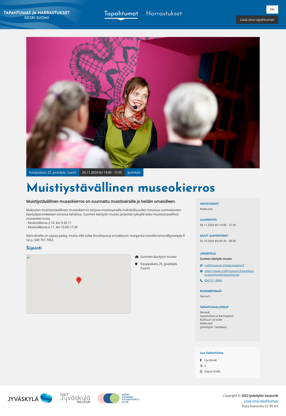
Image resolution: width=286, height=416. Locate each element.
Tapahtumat (121, 14)
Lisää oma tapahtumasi (257, 20)
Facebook (210, 360)
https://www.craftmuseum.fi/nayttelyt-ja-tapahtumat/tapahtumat (229, 272)
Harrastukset (164, 14)
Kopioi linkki (212, 371)
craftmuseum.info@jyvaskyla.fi (224, 265)
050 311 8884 (213, 280)
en (272, 9)
